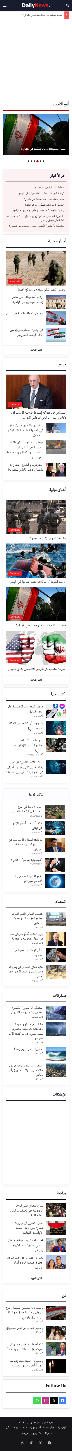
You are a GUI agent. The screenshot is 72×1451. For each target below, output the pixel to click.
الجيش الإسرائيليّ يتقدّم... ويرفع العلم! (44, 204)
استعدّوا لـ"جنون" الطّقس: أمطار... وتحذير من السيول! (36, 226)
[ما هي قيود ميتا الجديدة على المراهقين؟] (56, 711)
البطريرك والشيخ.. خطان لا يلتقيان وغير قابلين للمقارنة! (25, 467)
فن (64, 1295)
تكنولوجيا (58, 694)
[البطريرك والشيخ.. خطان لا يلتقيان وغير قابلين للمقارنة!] (56, 470)
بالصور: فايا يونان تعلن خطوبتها (24, 1328)
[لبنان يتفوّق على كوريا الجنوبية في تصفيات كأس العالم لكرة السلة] (56, 1210)
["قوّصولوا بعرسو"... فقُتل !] (55, 865)
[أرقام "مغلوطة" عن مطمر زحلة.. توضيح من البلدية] (56, 302)
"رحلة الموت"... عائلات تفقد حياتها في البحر (41, 193)
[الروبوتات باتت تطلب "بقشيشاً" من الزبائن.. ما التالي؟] (56, 745)
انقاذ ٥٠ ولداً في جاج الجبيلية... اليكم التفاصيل (27, 809)
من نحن (24, 1433)
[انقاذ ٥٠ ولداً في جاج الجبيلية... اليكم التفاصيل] (55, 812)
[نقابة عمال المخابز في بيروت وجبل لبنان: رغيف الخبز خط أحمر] (56, 972)
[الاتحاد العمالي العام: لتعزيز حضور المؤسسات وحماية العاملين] (56, 919)
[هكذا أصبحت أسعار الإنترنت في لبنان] (55, 828)
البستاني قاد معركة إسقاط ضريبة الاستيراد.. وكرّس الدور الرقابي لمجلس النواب (38, 415)
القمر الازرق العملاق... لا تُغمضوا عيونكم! (28, 879)
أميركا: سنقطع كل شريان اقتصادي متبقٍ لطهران (37, 669)
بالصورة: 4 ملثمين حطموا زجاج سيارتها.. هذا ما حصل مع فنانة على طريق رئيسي (35, 218)
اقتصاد (60, 901)
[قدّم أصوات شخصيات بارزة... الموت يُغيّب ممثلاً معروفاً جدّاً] (56, 1349)
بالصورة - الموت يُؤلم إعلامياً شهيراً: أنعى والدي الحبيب (26, 1363)
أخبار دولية (57, 490)
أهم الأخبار (61, 104)
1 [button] (43, 161)
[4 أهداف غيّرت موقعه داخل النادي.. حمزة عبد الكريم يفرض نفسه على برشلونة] (56, 1245)
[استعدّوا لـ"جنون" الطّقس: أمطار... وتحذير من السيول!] (56, 1013)
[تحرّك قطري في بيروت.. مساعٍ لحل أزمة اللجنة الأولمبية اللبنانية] (56, 1228)
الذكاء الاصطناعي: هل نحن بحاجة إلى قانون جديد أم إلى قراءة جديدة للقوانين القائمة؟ (24, 767)
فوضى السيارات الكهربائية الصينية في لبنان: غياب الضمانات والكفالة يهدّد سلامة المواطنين (24, 450)
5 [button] (31, 161)
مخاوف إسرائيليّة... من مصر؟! (49, 187)
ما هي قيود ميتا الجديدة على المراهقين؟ (25, 709)
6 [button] (28, 161)
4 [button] (34, 161)
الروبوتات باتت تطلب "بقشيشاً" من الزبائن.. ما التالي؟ (28, 745)
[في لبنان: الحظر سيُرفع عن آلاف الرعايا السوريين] (56, 335)
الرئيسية (62, 1427)
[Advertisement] (36, 61)
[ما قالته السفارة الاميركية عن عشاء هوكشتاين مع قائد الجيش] (55, 845)
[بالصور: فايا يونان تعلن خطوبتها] (56, 1333)
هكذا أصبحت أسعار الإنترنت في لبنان (25, 826)
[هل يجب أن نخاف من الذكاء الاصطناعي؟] (56, 728)
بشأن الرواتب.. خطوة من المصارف (28, 953)
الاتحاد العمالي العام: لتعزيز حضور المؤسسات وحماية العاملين (27, 918)
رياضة (61, 1193)
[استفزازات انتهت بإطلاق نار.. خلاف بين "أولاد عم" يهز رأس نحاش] (56, 1070)
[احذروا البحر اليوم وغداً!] (56, 1054)
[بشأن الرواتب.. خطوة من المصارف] (56, 955)
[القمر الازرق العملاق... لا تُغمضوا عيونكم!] (55, 881)
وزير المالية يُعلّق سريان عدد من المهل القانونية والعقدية (26, 936)
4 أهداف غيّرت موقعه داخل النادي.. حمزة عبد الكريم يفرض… (25, 1245)
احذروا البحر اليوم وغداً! (28, 1049)
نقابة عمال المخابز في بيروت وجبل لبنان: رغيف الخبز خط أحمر (26, 971)
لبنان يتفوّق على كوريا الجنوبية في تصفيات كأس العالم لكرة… (26, 1211)
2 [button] (40, 161)
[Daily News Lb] (36, 6)
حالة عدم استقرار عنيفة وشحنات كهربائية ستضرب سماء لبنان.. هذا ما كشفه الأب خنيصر (26, 1031)
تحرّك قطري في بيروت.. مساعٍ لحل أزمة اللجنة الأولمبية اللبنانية (28, 1228)
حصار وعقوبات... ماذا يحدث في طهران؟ (42, 15)
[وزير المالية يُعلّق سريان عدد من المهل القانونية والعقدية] (56, 939)
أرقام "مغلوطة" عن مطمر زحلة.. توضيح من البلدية (38, 210)
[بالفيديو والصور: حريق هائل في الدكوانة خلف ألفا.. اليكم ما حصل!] (56, 428)
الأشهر (36, 795)
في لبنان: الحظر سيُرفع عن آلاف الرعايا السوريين (26, 332)
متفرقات (59, 995)
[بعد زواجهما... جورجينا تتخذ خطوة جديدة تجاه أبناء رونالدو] (56, 1262)
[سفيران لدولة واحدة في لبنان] (56, 318)
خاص (62, 364)
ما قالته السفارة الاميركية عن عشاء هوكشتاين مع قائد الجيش (25, 844)
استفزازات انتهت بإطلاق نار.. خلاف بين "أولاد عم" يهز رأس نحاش (25, 1070)
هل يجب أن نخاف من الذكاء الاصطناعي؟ (25, 726)
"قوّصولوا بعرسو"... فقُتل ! (26, 860)
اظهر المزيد (36, 350)
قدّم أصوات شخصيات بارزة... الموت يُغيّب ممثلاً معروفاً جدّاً (25, 1347)
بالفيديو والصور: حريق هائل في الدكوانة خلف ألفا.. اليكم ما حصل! (25, 430)
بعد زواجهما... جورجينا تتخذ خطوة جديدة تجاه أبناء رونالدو (25, 1263)
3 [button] (37, 161)
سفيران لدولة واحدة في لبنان (24, 314)
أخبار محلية (57, 241)
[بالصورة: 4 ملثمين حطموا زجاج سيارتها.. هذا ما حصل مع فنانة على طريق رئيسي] (56, 1313)
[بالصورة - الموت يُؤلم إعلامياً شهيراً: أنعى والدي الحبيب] (56, 1366)
